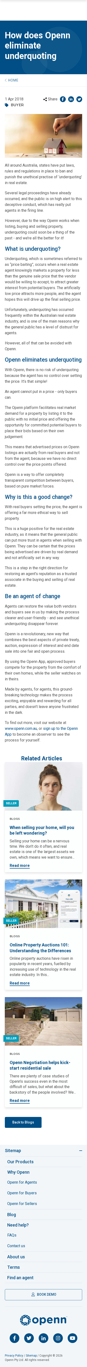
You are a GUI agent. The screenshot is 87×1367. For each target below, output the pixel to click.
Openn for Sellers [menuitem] (22, 1203)
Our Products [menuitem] (20, 1161)
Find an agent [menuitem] (20, 1277)
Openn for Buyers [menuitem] (22, 1193)
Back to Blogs (23, 1122)
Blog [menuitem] (11, 1214)
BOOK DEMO (46, 1294)
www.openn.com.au (21, 728)
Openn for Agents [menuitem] (22, 1182)
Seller (11, 803)
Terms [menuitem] (13, 1267)
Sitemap (13, 1150)
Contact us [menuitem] (16, 1246)
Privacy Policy (14, 1355)
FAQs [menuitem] (11, 1235)
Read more (20, 865)
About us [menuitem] (16, 1256)
